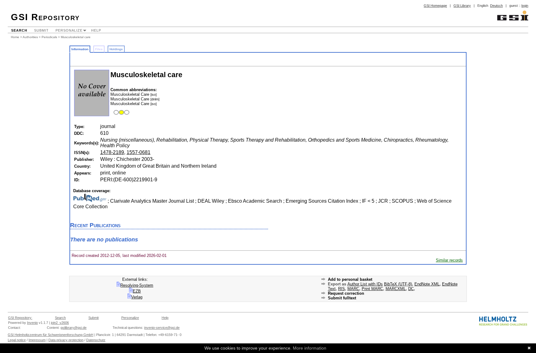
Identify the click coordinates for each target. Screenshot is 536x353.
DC (411, 288)
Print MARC (372, 288)
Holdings (116, 49)
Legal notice (17, 340)
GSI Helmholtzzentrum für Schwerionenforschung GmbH (50, 335)
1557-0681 (138, 152)
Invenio (32, 322)
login (524, 5)
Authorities (30, 37)
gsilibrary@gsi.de (73, 327)
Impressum (37, 340)
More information (309, 348)
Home (15, 37)
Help (96, 30)
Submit (41, 30)
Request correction (346, 293)
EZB (137, 291)
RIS (341, 288)
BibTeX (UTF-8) (398, 284)
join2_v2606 (60, 322)
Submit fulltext (342, 298)
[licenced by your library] (120, 112)
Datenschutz (95, 340)
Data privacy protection (65, 340)
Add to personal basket (350, 279)
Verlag (136, 297)
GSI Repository (45, 17)
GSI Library (462, 5)
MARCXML (396, 288)
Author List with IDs (365, 284)
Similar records (449, 260)
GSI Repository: (20, 318)
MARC (353, 288)
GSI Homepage (435, 5)
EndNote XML (427, 284)
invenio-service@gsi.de (162, 327)
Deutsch (496, 5)
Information (79, 49)
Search (19, 30)
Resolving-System (136, 285)
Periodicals (49, 37)
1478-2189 (112, 152)
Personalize (69, 30)
